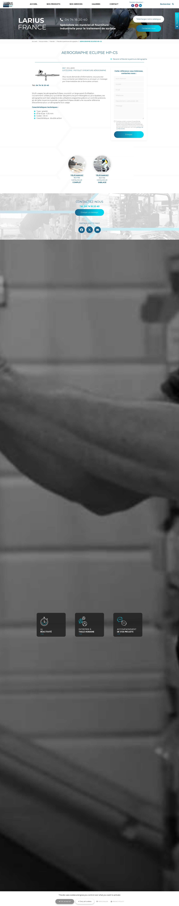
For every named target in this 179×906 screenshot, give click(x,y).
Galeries (96, 4)
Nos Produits (53, 4)
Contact (114, 4)
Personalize (103, 901)
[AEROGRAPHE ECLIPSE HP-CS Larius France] (47, 75)
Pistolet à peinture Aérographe (67, 41)
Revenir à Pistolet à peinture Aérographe (130, 59)
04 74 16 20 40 (75, 20)
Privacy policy (118, 901)
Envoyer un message (89, 212)
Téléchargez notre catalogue (148, 19)
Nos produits (43, 41)
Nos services (76, 4)
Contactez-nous (148, 28)
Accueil (33, 4)
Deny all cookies (85, 901)
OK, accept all (65, 901)
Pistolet (52, 41)
